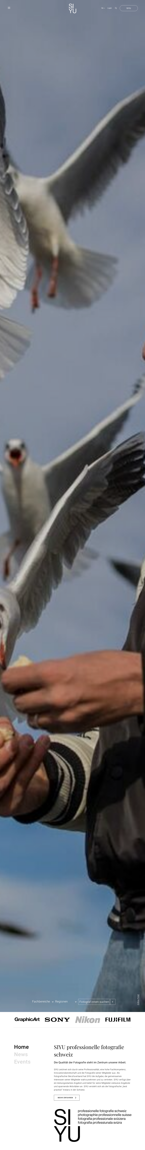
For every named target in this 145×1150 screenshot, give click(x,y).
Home (21, 1047)
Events (22, 1062)
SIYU (129, 8)
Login (110, 8)
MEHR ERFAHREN (65, 1098)
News (21, 1054)
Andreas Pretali (138, 999)
